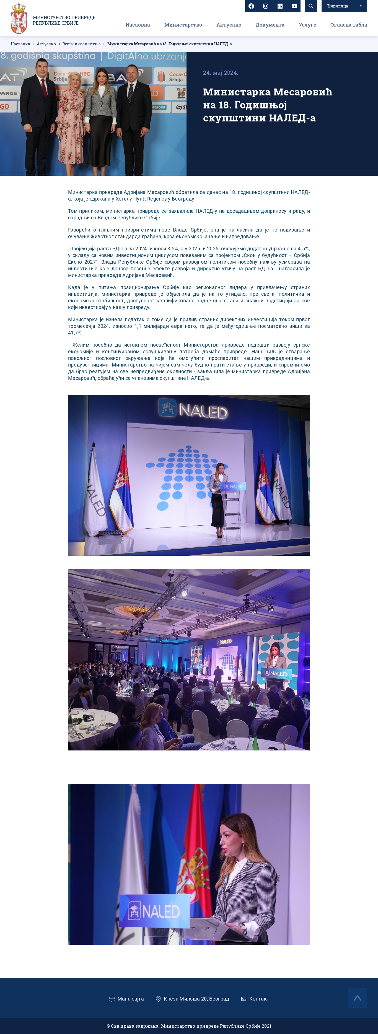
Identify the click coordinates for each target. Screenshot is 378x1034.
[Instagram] (266, 6)
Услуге (307, 24)
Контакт (259, 999)
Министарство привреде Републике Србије (64, 20)
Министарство (183, 24)
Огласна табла (348, 24)
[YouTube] (294, 6)
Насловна (138, 24)
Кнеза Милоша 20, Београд (196, 999)
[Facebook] (251, 6)
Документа (270, 24)
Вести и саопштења (82, 43)
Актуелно (228, 24)
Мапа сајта (131, 999)
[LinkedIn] (280, 6)
